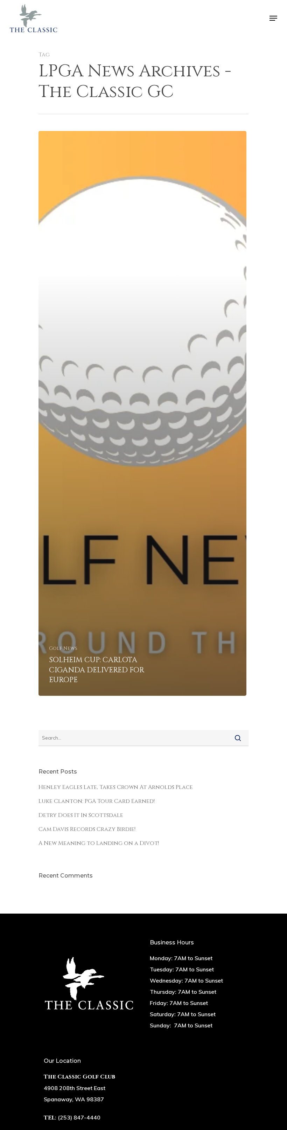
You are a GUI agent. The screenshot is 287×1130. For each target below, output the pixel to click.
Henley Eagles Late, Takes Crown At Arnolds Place (115, 787)
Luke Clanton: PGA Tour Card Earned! (96, 801)
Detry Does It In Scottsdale (80, 815)
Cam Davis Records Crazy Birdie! (86, 829)
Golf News (63, 648)
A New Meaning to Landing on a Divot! (98, 843)
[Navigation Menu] (273, 18)
